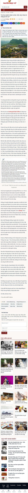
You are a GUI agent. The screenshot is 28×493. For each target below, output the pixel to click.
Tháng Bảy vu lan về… (14, 477)
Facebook (12, 485)
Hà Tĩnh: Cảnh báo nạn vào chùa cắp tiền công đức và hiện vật (21, 387)
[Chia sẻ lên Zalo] (11, 23)
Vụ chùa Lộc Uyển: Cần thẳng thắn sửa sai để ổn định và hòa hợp (21, 432)
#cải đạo (3, 308)
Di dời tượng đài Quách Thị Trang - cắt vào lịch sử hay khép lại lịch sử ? (17, 452)
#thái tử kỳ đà (19, 306)
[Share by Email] (24, 23)
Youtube (19, 485)
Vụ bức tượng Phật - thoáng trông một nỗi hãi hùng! (6, 387)
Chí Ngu (7, 19)
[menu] (4, 10)
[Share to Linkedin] (16, 23)
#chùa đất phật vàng (11, 301)
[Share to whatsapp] (19, 23)
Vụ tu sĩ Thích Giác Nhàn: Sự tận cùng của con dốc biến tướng (21, 352)
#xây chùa (13, 304)
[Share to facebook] (8, 23)
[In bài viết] (2, 25)
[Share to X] (14, 23)
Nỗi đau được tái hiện (20, 368)
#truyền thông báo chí (21, 301)
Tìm (25, 7)
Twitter (24, 485)
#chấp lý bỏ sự (19, 304)
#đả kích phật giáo (5, 304)
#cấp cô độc (12, 306)
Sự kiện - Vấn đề (9, 12)
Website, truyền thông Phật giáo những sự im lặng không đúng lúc (7, 432)
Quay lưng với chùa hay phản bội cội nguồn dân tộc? (7, 417)
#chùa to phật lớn (4, 306)
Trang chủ (3, 12)
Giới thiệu (8, 486)
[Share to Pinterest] (21, 23)
